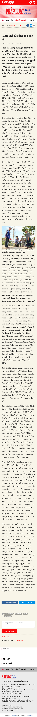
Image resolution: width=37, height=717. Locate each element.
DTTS (25, 613)
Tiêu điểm (9, 20)
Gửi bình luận (9, 631)
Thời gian (10, 640)
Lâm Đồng (18, 613)
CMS (15, 715)
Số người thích (18, 640)
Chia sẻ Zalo (28, 602)
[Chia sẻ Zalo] (31, 25)
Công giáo (8, 616)
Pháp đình (32, 20)
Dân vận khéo (9, 613)
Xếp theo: (4, 640)
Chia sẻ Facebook (10, 602)
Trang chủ (5, 25)
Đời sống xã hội (21, 20)
